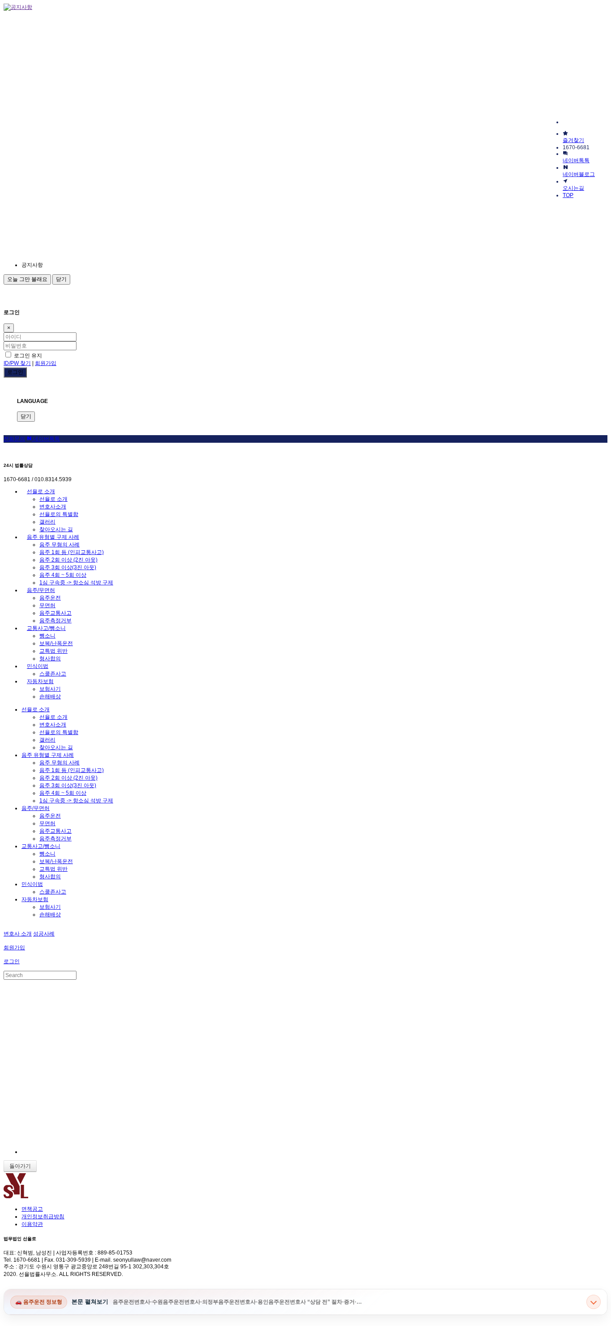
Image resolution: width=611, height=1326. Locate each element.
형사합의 (50, 658)
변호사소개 (52, 507)
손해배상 (50, 696)
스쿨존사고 (52, 674)
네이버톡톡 (46, 439)
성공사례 (44, 934)
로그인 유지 (27, 355)
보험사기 (50, 689)
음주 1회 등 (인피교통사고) (71, 552)
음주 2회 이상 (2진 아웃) (68, 560)
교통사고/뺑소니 (46, 628)
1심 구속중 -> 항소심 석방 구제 (76, 582)
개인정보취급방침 (42, 1216)
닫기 (61, 279)
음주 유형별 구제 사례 (53, 537)
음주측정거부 (55, 620)
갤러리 (47, 522)
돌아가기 (20, 1166)
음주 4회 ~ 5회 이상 (62, 575)
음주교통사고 (55, 613)
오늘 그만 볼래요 (27, 279)
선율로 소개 (41, 491)
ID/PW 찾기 (17, 363)
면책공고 (32, 1209)
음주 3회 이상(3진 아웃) (67, 567)
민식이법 (37, 666)
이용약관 (32, 1224)
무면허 (47, 605)
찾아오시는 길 (56, 529)
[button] (101, 265)
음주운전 (50, 598)
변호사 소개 (18, 934)
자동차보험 (40, 681)
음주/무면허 (41, 590)
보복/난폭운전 (56, 643)
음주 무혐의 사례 (59, 544)
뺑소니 (47, 636)
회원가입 (45, 363)
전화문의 (14, 439)
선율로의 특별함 (58, 514)
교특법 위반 (53, 651)
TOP (568, 195)
